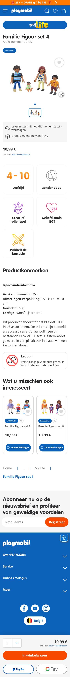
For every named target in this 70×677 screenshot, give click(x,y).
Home (8, 468)
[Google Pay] (51, 669)
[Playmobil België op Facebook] (24, 608)
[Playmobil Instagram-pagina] (46, 608)
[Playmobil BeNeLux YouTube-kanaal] (35, 608)
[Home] (21, 11)
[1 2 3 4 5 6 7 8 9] (12, 643)
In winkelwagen (34, 655)
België (38, 621)
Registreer (57, 522)
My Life (40, 468)
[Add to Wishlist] (59, 62)
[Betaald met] (18, 669)
